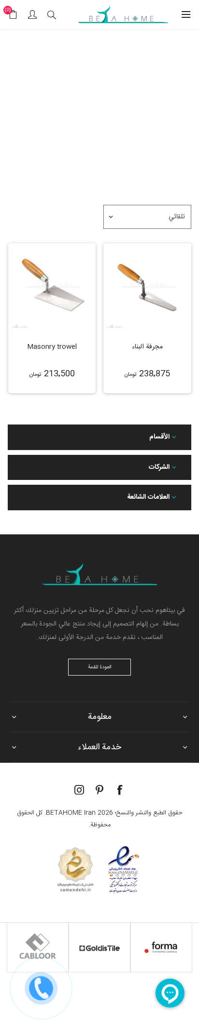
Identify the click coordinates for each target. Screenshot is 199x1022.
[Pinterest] (99, 789)
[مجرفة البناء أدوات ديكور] (147, 287)
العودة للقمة (100, 667)
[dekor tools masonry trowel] (52, 287)
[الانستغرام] (79, 789)
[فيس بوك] (120, 789)
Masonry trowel (52, 347)
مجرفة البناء (147, 347)
